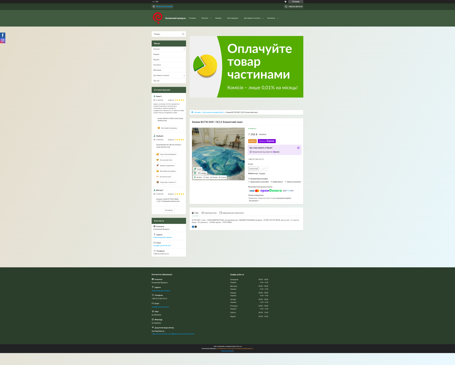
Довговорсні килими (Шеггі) (213, 112)
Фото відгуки (232, 18)
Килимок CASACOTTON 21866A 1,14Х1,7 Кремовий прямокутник (168, 200)
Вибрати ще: (256, 173)
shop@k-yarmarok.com (162, 245)
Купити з (262, 141)
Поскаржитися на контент (225, 348)
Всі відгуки (169, 210)
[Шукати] (183, 34)
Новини (218, 18)
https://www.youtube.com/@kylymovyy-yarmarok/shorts (173, 334)
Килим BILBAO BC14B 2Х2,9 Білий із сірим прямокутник (168, 146)
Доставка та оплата (252, 18)
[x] (196, 227)
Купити (252, 141)
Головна (192, 18)
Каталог (205, 18)
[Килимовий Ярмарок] (158, 18)
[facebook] (193, 227)
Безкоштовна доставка (259, 178)
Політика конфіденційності (244, 348)
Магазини (157, 70)
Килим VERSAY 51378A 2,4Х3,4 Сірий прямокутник (170, 119)
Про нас (156, 81)
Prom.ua (239, 346)
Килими (198, 112)
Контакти (271, 18)
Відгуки (156, 59)
